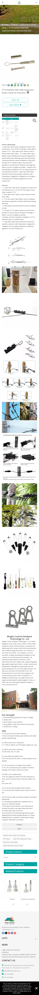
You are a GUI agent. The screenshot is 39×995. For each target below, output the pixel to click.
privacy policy (16, 992)
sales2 (6, 971)
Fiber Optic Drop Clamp (10, 842)
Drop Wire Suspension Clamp (22, 839)
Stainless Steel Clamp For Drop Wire (14, 835)
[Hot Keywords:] (35, 857)
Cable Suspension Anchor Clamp (13, 845)
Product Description (9, 115)
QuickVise (5, 949)
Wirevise (12, 899)
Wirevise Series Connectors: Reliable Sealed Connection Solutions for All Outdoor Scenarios (19, 951)
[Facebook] (12, 933)
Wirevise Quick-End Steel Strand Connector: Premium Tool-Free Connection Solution (19, 954)
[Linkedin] (3, 933)
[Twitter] (6, 933)
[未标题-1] (8, 920)
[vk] (15, 933)
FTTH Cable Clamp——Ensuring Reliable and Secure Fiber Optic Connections (19, 956)
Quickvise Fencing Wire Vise (28, 899)
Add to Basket (14, 105)
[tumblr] (9, 933)
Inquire (14, 100)
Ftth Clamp (6, 839)
